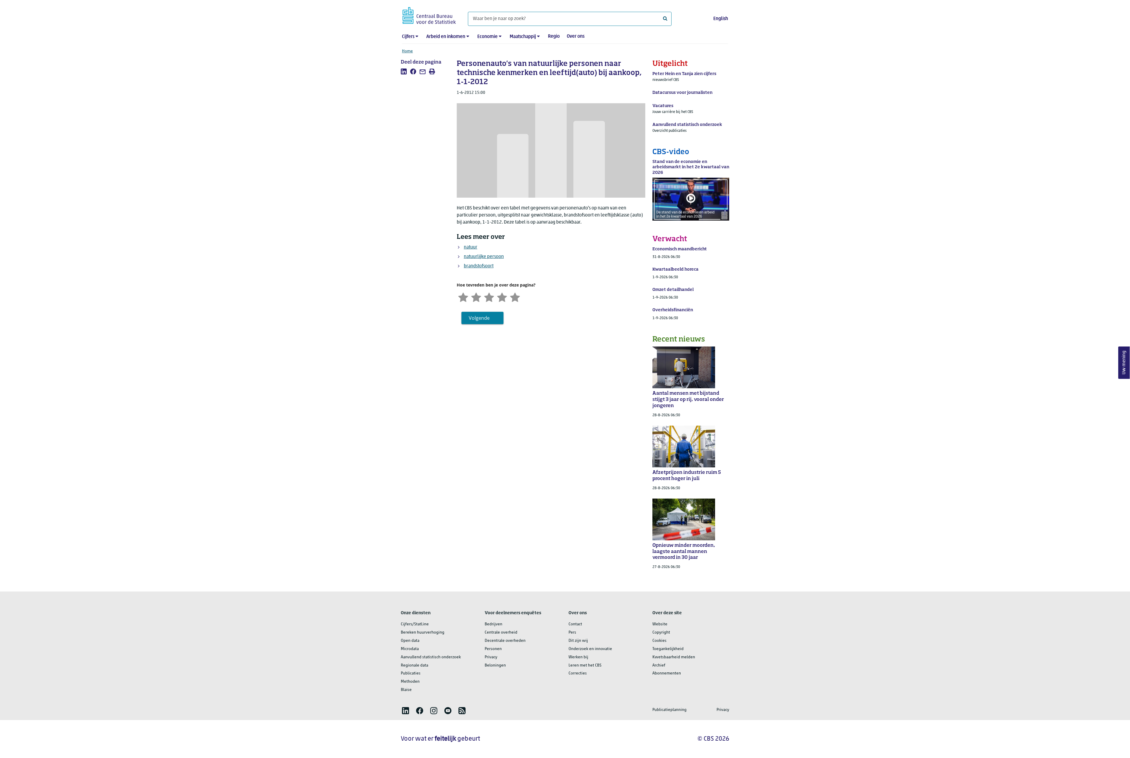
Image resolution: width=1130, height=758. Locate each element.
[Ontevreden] (476, 297)
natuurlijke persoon (484, 256)
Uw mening (1124, 362)
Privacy (491, 657)
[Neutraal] (489, 297)
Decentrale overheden (505, 641)
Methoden (410, 682)
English (720, 18)
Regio (554, 36)
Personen (493, 649)
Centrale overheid (501, 632)
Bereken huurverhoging (422, 632)
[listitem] (403, 71)
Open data (410, 641)
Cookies (659, 641)
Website (659, 624)
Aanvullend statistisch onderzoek (431, 657)
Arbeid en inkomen (445, 36)
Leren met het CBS (585, 665)
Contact (575, 624)
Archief (658, 665)
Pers (572, 632)
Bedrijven (493, 624)
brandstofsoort (478, 266)
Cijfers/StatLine (415, 624)
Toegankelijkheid (668, 649)
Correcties (578, 673)
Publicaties (411, 673)
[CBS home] (429, 15)
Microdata (410, 649)
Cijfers (408, 36)
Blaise (406, 690)
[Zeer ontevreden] (463, 297)
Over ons (575, 36)
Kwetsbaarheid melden (673, 657)
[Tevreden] (502, 297)
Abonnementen (666, 673)
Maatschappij (523, 36)
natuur (470, 247)
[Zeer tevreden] (514, 297)
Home (407, 51)
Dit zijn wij (578, 641)
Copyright (661, 632)
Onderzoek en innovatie (590, 649)
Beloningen (495, 665)
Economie (487, 36)
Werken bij (578, 657)
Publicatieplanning (669, 710)
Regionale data (414, 665)
